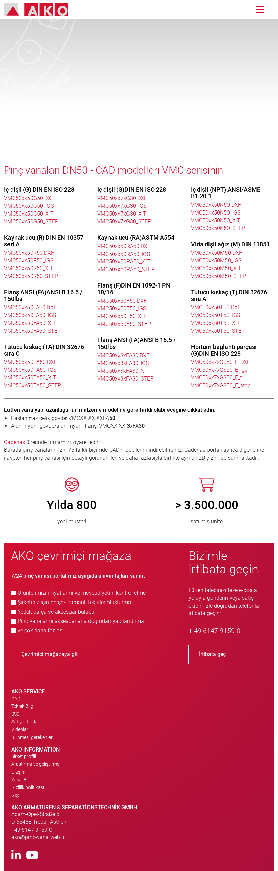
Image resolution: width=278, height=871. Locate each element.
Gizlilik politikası (27, 787)
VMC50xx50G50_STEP (31, 221)
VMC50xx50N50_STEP (218, 228)
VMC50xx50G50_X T (29, 213)
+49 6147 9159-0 (31, 830)
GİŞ (15, 795)
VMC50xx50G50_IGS (29, 206)
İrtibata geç (212, 654)
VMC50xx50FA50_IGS (30, 315)
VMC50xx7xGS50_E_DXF (220, 362)
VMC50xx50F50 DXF (122, 301)
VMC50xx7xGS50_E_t (216, 377)
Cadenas (15, 442)
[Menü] (260, 9)
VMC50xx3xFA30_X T (123, 371)
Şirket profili (23, 756)
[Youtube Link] (32, 855)
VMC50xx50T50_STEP (218, 331)
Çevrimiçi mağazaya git (49, 654)
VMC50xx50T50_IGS (215, 315)
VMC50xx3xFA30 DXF (123, 355)
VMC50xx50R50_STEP (31, 276)
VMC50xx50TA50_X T (30, 377)
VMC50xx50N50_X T (215, 220)
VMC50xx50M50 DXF (216, 252)
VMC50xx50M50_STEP (218, 276)
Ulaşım (18, 772)
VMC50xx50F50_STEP (124, 324)
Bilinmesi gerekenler (32, 737)
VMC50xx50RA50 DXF (124, 246)
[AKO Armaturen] (41, 9)
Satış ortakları (25, 721)
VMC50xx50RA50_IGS (123, 254)
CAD (15, 698)
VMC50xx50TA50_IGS (30, 370)
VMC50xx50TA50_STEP (32, 385)
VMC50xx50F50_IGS (121, 308)
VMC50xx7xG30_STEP (124, 221)
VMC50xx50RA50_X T (123, 261)
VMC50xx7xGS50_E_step (221, 385)
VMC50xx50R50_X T (28, 268)
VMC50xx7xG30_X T (121, 213)
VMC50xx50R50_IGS (28, 260)
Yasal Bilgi (22, 779)
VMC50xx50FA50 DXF (30, 307)
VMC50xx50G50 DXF (29, 198)
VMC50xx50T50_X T (215, 323)
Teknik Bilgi (22, 706)
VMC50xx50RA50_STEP (126, 269)
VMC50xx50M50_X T (216, 268)
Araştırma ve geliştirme (35, 764)
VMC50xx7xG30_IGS (121, 206)
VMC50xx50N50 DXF (216, 205)
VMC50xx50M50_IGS (216, 260)
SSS (15, 714)
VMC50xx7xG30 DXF (122, 198)
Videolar (19, 729)
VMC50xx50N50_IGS (215, 212)
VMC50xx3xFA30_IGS (123, 363)
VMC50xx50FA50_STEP (32, 331)
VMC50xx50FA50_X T (30, 323)
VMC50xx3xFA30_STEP (125, 378)
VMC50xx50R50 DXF (29, 252)
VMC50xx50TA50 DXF (30, 362)
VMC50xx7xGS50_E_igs (219, 370)
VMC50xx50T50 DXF (216, 307)
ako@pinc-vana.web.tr (38, 837)
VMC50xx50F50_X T (121, 316)
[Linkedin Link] (16, 855)
